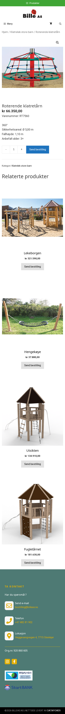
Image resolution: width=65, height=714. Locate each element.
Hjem (5, 32)
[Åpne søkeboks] (60, 24)
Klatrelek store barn (21, 32)
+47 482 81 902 (23, 622)
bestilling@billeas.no (26, 607)
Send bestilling (37, 149)
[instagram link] (7, 661)
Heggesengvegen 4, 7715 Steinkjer (34, 637)
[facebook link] (14, 661)
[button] (57, 42)
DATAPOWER (54, 710)
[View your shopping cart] (51, 24)
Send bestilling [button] (32, 266)
